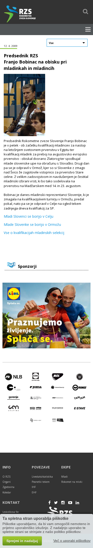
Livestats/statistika (42, 476)
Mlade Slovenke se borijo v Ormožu (32, 224)
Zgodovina (8, 487)
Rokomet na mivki (71, 482)
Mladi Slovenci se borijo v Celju (28, 216)
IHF (34, 487)
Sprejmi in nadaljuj (22, 541)
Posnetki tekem (41, 482)
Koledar (6, 492)
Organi (6, 482)
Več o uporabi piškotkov (72, 541)
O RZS (6, 476)
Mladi (64, 476)
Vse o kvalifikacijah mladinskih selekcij (34, 233)
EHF (34, 492)
